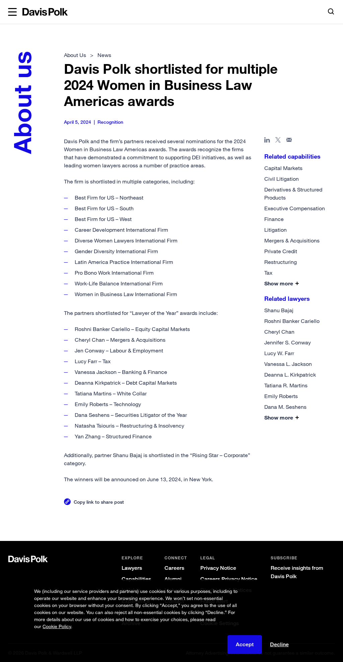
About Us (75, 55)
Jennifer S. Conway (287, 342)
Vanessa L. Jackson (288, 364)
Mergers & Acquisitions (292, 240)
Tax (268, 272)
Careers (174, 568)
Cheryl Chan (279, 331)
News (104, 55)
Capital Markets (283, 168)
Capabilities (136, 579)
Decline (279, 645)
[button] (12, 12)
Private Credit (280, 251)
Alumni (173, 579)
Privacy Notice (218, 568)
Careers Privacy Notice (228, 579)
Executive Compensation (294, 208)
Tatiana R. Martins (285, 385)
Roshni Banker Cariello (292, 321)
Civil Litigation (281, 178)
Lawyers (132, 568)
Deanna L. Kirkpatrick (290, 374)
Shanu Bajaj (278, 310)
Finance (274, 219)
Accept (245, 644)
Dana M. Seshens (285, 406)
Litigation (275, 229)
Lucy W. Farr (279, 353)
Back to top (314, 519)
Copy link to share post (99, 502)
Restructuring (280, 262)
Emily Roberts (281, 396)
